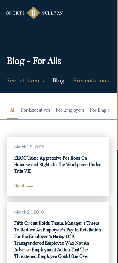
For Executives (35, 110)
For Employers (70, 110)
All (12, 110)
